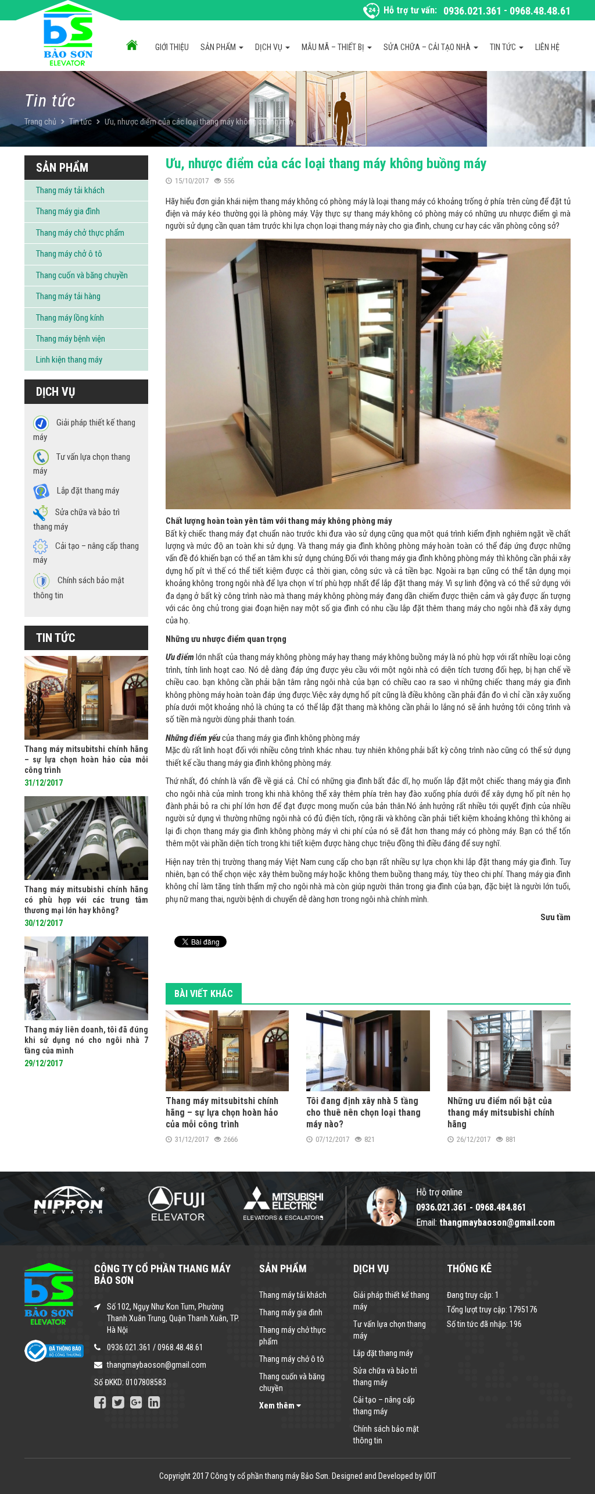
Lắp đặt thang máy (383, 1353)
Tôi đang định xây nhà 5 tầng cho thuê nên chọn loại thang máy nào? (363, 1112)
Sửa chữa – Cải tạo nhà (427, 47)
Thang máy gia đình (68, 211)
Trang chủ (40, 121)
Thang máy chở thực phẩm (80, 233)
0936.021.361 (472, 11)
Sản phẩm (219, 47)
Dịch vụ (269, 47)
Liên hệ (547, 47)
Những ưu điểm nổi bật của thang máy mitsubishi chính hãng (500, 1112)
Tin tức (504, 47)
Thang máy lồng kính (70, 318)
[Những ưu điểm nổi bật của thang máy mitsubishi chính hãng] (509, 1050)
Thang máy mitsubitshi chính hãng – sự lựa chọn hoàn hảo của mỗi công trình (222, 1112)
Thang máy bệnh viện (70, 338)
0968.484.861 (500, 1207)
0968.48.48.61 (540, 11)
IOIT (430, 1476)
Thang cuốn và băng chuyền (82, 275)
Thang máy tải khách (70, 190)
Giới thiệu (172, 47)
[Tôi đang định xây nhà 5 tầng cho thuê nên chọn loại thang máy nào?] (368, 1050)
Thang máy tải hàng (68, 296)
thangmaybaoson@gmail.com (156, 1364)
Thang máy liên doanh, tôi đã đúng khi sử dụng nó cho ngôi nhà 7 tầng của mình (86, 1040)
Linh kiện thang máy (69, 359)
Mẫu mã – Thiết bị (334, 47)
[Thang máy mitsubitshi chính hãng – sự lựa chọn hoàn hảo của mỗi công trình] (227, 1050)
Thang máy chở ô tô (69, 254)
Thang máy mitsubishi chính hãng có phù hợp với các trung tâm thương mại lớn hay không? (86, 900)
